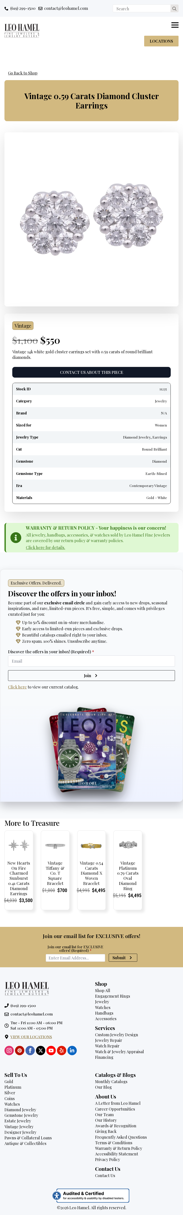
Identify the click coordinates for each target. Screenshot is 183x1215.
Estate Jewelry (17, 1120)
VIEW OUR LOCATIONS (31, 1036)
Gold (8, 1081)
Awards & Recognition (115, 1125)
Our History (106, 1120)
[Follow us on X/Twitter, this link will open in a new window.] (40, 1050)
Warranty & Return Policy (118, 1148)
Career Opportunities (115, 1109)
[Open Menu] (175, 25)
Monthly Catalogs (111, 1081)
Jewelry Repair (108, 1040)
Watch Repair (107, 1046)
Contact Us (105, 1175)
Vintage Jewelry (18, 1126)
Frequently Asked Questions (121, 1137)
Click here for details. (45, 547)
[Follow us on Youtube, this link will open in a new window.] (51, 1050)
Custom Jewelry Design (116, 1034)
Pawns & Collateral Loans (28, 1137)
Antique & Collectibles (25, 1143)
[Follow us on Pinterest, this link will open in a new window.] (19, 1050)
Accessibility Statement (116, 1154)
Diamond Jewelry (20, 1109)
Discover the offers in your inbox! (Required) (51, 652)
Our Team (104, 1114)
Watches (102, 1007)
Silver (9, 1092)
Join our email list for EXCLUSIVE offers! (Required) (75, 948)
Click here (17, 687)
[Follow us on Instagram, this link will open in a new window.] (9, 1050)
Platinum (12, 1087)
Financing (104, 1057)
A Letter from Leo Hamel (118, 1103)
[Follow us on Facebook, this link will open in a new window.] (30, 1050)
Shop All (102, 990)
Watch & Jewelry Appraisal (119, 1051)
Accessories (105, 1018)
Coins (9, 1098)
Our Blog (103, 1087)
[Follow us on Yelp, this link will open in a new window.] (61, 1050)
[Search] (174, 8)
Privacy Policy (107, 1159)
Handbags (104, 1013)
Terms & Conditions (113, 1142)
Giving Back (105, 1131)
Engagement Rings (112, 996)
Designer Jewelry (20, 1132)
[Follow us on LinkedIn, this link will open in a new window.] (72, 1050)
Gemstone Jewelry (21, 1115)
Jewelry (102, 1001)
